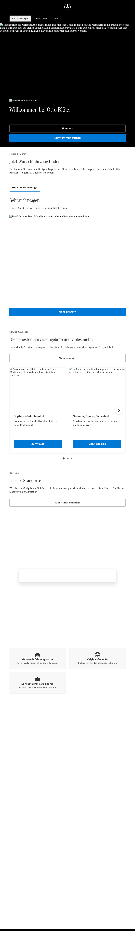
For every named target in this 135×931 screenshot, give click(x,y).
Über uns (67, 128)
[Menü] (13, 7)
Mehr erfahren (67, 311)
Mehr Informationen (67, 502)
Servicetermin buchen (67, 137)
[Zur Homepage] (67, 7)
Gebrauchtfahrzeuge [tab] (24, 187)
